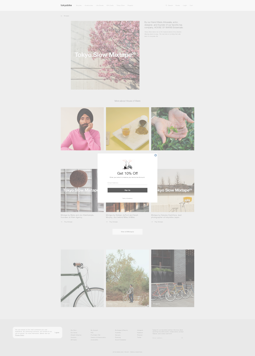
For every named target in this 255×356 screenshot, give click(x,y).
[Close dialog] (156, 155)
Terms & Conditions (127, 198)
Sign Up (127, 190)
